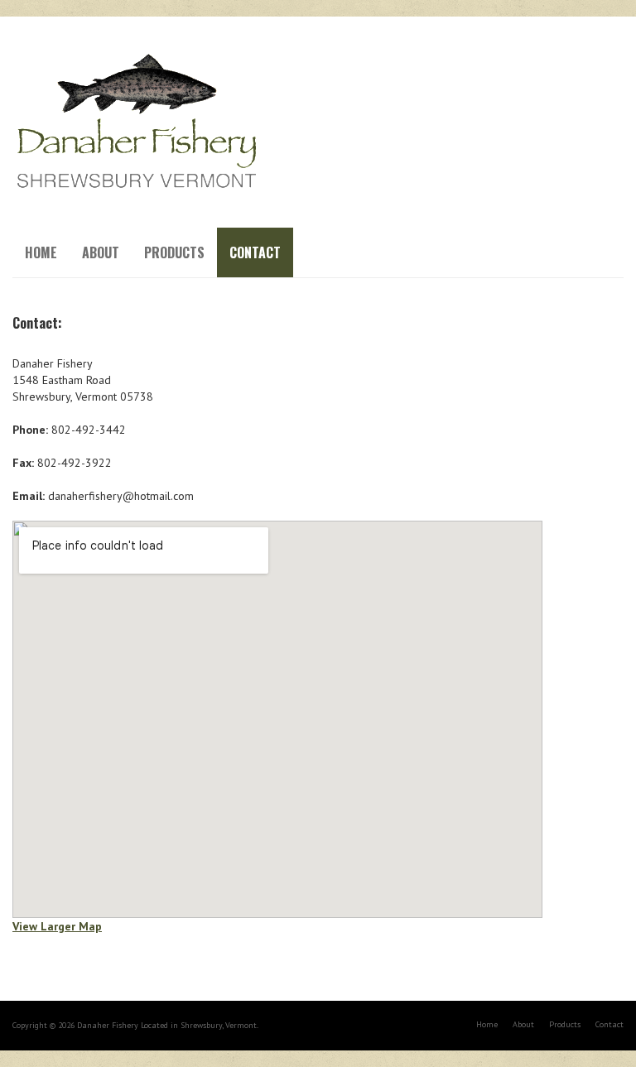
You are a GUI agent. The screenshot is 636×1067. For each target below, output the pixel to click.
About (100, 252)
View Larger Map (57, 926)
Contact (255, 252)
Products (174, 252)
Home (41, 252)
